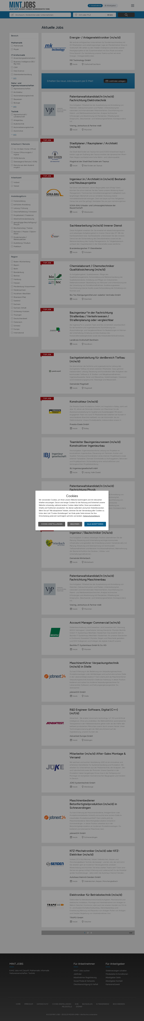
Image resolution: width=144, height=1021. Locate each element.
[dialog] (72, 510)
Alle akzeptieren (95, 524)
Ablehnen (74, 524)
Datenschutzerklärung (91, 516)
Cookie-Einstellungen (51, 524)
